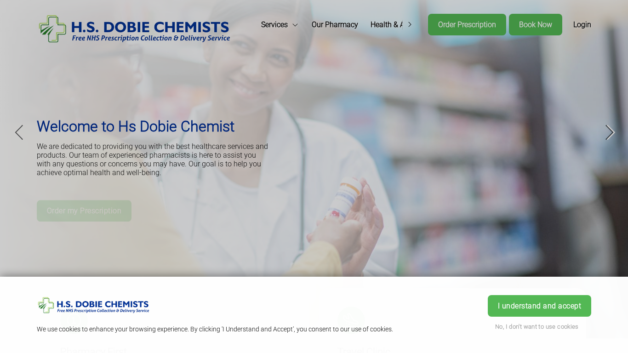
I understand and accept (539, 306)
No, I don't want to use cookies (537, 326)
